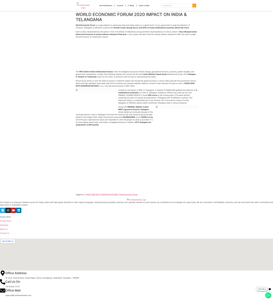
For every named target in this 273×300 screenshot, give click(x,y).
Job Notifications (105, 5)
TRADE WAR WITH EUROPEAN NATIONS (101, 194)
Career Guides (144, 5)
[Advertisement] (136, 55)
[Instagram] (8, 210)
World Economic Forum (128, 194)
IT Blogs (131, 5)
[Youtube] (13, 210)
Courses (120, 5)
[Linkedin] (18, 210)
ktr (83, 194)
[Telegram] (2, 210)
